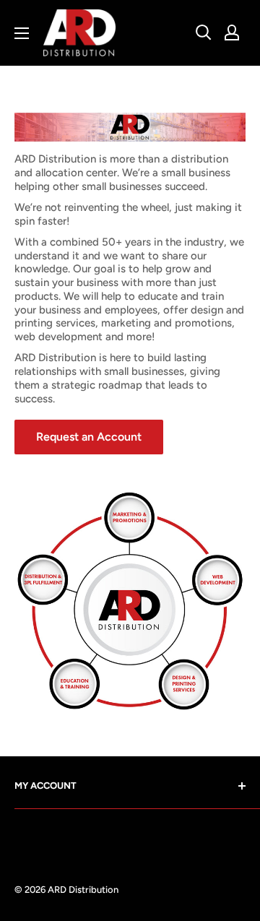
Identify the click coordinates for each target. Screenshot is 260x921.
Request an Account (89, 437)
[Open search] (204, 32)
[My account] (232, 32)
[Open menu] (21, 33)
